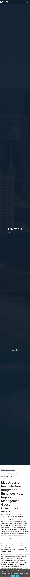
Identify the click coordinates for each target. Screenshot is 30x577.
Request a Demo (14, 350)
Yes (13, 575)
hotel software (20, 545)
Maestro (25, 544)
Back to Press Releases (8, 470)
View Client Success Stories (9, 473)
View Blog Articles (6, 476)
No (17, 575)
